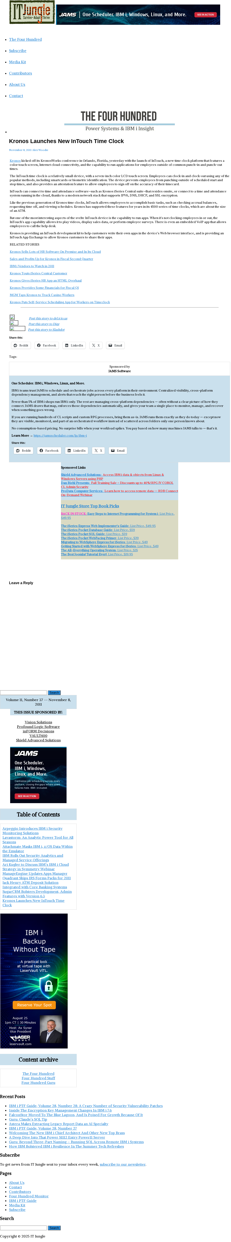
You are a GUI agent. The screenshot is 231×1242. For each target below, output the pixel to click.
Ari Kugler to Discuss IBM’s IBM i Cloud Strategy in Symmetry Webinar (35, 866)
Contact (16, 95)
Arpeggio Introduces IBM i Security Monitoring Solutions (32, 830)
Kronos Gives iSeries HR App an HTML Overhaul (46, 280)
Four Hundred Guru (38, 1082)
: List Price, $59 (98, 530)
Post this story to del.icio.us (48, 318)
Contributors (20, 73)
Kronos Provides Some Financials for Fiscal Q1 (44, 288)
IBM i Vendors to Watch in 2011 (32, 266)
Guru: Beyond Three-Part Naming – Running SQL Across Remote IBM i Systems (76, 1141)
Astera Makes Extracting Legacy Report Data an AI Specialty (58, 1123)
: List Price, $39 (100, 538)
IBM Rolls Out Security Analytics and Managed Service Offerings (32, 857)
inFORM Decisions (38, 731)
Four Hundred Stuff (38, 1078)
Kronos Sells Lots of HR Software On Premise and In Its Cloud (55, 252)
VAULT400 (38, 735)
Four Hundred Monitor (29, 1196)
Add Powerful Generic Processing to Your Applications (120, 573)
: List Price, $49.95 (108, 526)
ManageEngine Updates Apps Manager (34, 873)
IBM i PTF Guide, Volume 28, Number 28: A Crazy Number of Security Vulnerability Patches (86, 1105)
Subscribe (17, 50)
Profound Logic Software (38, 726)
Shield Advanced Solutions (38, 740)
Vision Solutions (38, 722)
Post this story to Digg (43, 324)
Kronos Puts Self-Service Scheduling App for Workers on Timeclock (60, 302)
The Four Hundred (25, 39)
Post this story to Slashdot (46, 330)
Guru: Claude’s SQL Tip (28, 1119)
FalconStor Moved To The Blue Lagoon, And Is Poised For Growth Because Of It (76, 1114)
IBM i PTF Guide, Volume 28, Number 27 (43, 1128)
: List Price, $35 (99, 550)
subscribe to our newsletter (123, 1164)
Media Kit (17, 61)
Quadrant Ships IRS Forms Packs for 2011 (36, 878)
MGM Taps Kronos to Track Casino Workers (42, 295)
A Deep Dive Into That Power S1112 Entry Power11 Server (57, 1137)
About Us (17, 84)
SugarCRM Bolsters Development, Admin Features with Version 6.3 (119, 566)
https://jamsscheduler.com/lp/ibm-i (60, 435)
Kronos (15, 161)
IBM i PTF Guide (23, 1200)
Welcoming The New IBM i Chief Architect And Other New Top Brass (67, 1132)
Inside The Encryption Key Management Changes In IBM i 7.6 (60, 1110)
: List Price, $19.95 (97, 554)
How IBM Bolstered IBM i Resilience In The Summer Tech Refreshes (66, 1146)
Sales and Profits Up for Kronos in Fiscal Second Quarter (51, 259)
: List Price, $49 (104, 542)
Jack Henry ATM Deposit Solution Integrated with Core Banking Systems (34, 884)
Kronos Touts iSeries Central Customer (38, 273)
